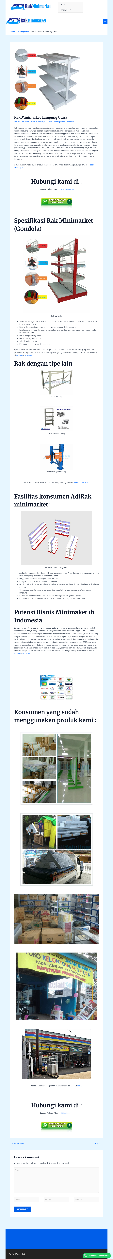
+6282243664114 (66, 189)
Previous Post (17, 1143)
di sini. (80, 1086)
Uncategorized (59, 122)
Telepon (91, 165)
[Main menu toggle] (105, 21)
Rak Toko (48, 122)
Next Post (98, 1143)
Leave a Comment (21, 122)
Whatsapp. (86, 482)
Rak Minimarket (37, 122)
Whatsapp (18, 167)
